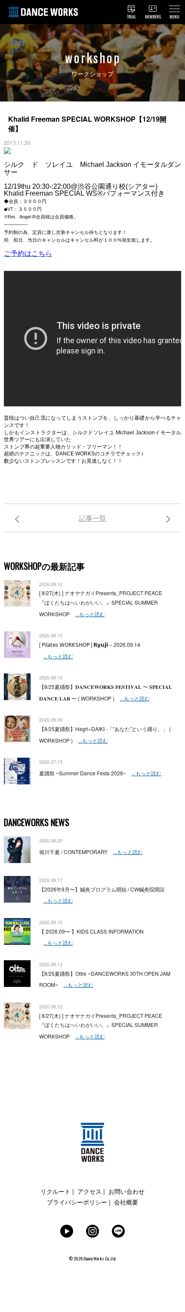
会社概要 (126, 1202)
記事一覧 (92, 518)
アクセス (89, 1191)
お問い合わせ (126, 1191)
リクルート (55, 1191)
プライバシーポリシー (77, 1202)
